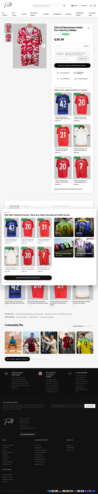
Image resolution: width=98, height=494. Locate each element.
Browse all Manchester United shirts (28, 277)
